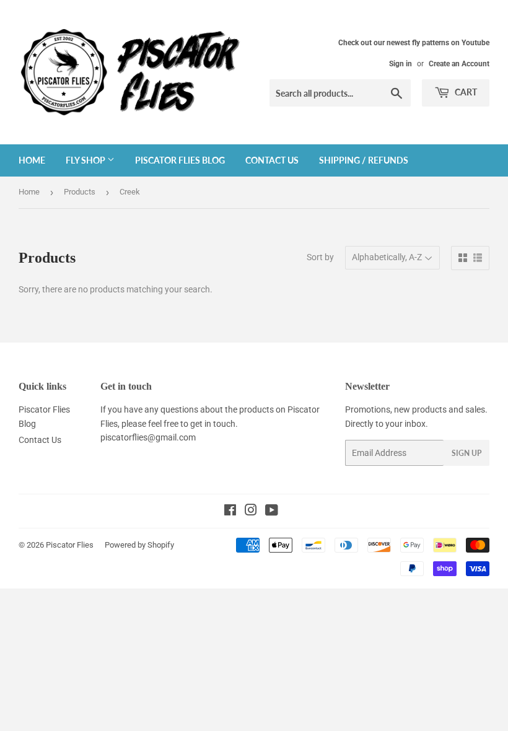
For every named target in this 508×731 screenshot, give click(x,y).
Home (32, 160)
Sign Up (466, 453)
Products (79, 191)
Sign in (400, 63)
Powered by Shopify (139, 544)
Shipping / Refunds (363, 160)
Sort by (320, 257)
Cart (465, 92)
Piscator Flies (70, 544)
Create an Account (459, 63)
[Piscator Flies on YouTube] (271, 512)
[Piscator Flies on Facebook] (230, 512)
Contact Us (272, 160)
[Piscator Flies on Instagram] (251, 512)
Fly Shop (86, 160)
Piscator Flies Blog (180, 160)
